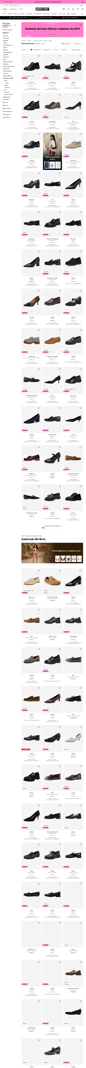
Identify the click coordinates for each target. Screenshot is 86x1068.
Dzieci (21, 9)
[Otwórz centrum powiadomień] (73, 9)
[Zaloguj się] (68, 9)
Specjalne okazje (37, 40)
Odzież (29, 40)
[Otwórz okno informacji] (82, 2)
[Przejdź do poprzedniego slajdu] (72, 538)
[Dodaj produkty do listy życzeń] (39, 56)
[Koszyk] (82, 9)
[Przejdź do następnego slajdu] (81, 538)
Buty (50, 40)
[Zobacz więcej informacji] (31, 90)
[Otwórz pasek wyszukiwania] (81, 14)
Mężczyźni (13, 9)
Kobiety (5, 9)
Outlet (6, 4)
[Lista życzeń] (78, 9)
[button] (66, 43)
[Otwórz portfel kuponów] (64, 9)
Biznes (45, 40)
